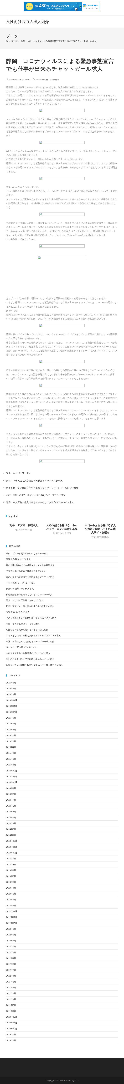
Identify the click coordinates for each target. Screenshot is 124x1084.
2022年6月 (11, 946)
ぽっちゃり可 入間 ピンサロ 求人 (21, 647)
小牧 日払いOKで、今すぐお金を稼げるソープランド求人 (36, 495)
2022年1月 (11, 975)
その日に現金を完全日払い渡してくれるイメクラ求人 (31, 617)
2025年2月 (11, 758)
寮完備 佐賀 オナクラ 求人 (18, 559)
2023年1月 (11, 905)
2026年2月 (11, 688)
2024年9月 (11, 788)
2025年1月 (11, 764)
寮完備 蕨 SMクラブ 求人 (18, 612)
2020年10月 (11, 1028)
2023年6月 (11, 876)
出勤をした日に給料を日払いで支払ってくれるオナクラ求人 (34, 664)
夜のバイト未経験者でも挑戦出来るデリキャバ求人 (30, 576)
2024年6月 (11, 805)
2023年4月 (11, 887)
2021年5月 (11, 987)
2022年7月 (11, 940)
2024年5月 (11, 811)
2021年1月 (11, 1011)
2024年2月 (11, 829)
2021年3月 (11, 999)
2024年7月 (11, 799)
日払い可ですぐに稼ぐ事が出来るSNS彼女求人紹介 (30, 606)
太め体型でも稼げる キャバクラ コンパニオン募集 (62, 527)
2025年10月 (11, 712)
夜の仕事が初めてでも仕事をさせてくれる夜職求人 (30, 565)
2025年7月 (11, 729)
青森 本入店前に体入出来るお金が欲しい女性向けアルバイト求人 (40, 502)
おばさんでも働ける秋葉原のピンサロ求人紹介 (28, 653)
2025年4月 (11, 747)
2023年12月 (11, 840)
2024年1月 (11, 835)
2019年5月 (11, 1040)
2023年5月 (11, 882)
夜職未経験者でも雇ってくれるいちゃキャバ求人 (29, 594)
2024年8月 (11, 794)
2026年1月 (11, 694)
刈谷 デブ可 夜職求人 (24, 525)
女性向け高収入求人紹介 (27, 21)
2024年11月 (11, 776)
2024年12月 (11, 770)
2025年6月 (11, 735)
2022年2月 (11, 969)
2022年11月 (11, 917)
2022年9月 (11, 928)
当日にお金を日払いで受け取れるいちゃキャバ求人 (30, 659)
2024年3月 (11, 823)
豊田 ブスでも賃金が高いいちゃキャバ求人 (27, 553)
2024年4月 (11, 817)
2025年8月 (11, 723)
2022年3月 (11, 964)
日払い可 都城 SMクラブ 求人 (20, 588)
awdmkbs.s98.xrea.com (19, 79)
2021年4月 (11, 993)
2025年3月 (11, 752)
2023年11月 (11, 846)
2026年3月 (11, 682)
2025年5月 (11, 741)
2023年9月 (11, 858)
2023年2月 (11, 899)
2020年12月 (11, 1016)
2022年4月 (11, 958)
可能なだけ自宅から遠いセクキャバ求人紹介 (27, 629)
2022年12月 (11, 911)
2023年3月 (11, 893)
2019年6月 (11, 1034)
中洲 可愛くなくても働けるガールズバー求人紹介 (30, 641)
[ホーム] (7, 41)
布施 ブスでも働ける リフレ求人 (23, 623)
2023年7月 (11, 870)
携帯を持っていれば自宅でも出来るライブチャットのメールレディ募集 (42, 487)
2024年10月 (11, 782)
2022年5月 (11, 952)
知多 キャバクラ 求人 (18, 473)
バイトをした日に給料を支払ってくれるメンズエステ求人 (33, 635)
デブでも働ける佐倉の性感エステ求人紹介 (26, 571)
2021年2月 (11, 1005)
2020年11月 (11, 1022)
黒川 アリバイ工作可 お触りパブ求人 (25, 600)
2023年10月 (11, 852)
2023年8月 (11, 864)
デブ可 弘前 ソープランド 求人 (20, 582)
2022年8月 (11, 934)
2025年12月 (11, 700)
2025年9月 (11, 717)
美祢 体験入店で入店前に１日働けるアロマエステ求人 (34, 480)
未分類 (56, 79)
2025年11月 (11, 706)
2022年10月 (11, 923)
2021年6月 (11, 981)
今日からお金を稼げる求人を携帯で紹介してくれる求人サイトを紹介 (100, 528)
